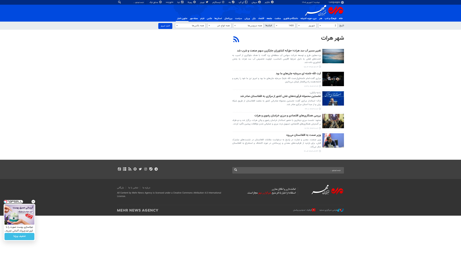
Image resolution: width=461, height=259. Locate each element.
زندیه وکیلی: (315, 92)
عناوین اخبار (182, 18)
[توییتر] (140, 169)
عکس (209, 18)
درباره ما (146, 188)
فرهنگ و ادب (330, 18)
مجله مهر (194, 18)
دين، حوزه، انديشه (309, 18)
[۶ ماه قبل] (333, 98)
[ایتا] (119, 169)
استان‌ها (218, 18)
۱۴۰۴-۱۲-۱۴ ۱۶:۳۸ (311, 86)
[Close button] (33, 201)
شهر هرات (332, 38)
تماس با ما (133, 188)
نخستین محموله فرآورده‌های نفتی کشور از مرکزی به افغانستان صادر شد (280, 96)
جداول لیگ (154, 2)
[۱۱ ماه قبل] (333, 140)
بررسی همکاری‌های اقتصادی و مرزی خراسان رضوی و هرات (287, 116)
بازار (254, 18)
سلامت (278, 18)
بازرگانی (120, 188)
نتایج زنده (170, 2)
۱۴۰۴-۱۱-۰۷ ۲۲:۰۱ (311, 109)
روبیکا (190, 2)
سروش (255, 2)
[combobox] (328, 25)
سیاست (238, 18)
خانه (341, 18)
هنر (320, 18)
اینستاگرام (216, 2)
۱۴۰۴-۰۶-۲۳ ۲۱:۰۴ (311, 151)
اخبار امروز (165, 26)
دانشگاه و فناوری (290, 18)
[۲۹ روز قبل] (333, 56)
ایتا (178, 2)
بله (230, 2)
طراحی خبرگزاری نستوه (328, 210)
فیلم (202, 18)
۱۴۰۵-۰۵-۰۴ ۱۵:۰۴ (311, 67)
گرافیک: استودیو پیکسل (302, 210)
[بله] (151, 169)
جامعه (269, 18)
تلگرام (267, 2)
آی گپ (241, 2)
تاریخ (341, 25)
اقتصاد (261, 18)
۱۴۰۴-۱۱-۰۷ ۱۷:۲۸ (311, 128)
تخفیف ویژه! (19, 236)
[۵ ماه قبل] (333, 79)
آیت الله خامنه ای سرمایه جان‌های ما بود (298, 74)
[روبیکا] (135, 169)
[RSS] (236, 39)
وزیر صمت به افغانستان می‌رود (303, 135)
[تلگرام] (156, 169)
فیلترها (268, 25)
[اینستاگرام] (145, 169)
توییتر (202, 2)
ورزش (247, 18)
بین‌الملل (228, 18)
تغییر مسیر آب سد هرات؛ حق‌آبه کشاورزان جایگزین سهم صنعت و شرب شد (279, 51)
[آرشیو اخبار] (124, 169)
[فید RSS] (129, 169)
